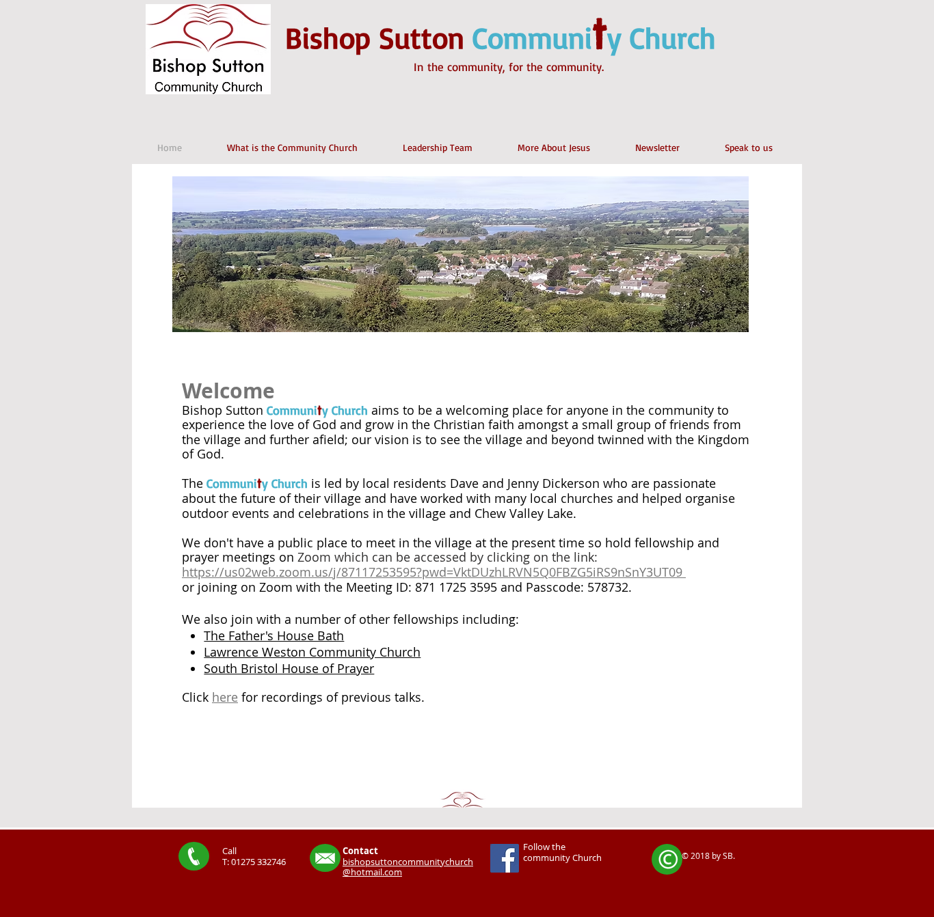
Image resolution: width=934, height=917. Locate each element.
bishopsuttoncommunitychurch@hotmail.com (408, 867)
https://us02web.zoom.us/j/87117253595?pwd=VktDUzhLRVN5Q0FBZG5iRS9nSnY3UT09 (434, 572)
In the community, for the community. (509, 66)
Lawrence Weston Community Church (312, 652)
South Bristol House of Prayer (289, 668)
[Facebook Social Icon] (504, 858)
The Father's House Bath (274, 635)
